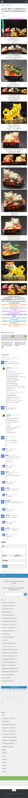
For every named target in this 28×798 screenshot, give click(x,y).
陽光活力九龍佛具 (6, 678)
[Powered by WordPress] (9, 793)
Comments (6, 357)
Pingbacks (16, 357)
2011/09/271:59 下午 (12, 521)
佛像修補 (4, 759)
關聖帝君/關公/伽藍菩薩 (7, 674)
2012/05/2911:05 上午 (13, 436)
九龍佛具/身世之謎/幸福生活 (8, 605)
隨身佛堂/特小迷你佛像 (6, 5)
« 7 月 (2, 704)
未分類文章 (4, 640)
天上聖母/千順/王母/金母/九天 (9, 627)
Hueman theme (20, 793)
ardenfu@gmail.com (14, 442)
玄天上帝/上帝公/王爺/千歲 (8, 646)
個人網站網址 (5, 560)
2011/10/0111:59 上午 (13, 509)
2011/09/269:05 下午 (14, 515)
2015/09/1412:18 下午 (13, 361)
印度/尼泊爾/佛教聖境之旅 (8, 615)
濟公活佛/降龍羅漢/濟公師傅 (8, 643)
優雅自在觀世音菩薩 (6, 612)
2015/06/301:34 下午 (12, 407)
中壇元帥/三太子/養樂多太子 (8, 602)
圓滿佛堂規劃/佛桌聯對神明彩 (9, 621)
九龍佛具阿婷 (8, 368)
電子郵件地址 (17, 555)
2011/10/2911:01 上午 (15, 488)
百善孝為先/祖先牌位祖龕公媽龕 (9, 649)
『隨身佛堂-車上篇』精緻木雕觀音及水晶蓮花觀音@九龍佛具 (19, 344)
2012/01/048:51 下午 (13, 472)
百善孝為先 (4, 753)
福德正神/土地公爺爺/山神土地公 (9, 656)
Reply (6, 365)
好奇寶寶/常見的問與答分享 (8, 630)
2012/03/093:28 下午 (12, 481)
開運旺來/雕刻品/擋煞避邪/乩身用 (10, 671)
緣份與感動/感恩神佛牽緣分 (8, 659)
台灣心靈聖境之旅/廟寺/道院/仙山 (10, 618)
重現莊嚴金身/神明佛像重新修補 (9, 668)
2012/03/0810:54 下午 (14, 455)
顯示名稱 (4, 555)
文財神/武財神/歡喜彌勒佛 (8, 637)
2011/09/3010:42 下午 (16, 501)
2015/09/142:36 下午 (16, 368)
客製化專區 (4, 765)
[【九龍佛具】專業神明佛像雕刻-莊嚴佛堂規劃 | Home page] (2, 2)
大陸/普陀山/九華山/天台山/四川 (9, 624)
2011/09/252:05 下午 (14, 528)
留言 (3, 546)
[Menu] (26, 1)
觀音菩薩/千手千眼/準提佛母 (8, 665)
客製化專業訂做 (5, 634)
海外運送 (4, 768)
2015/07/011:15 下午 (16, 415)
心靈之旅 (4, 756)
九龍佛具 (4, 16)
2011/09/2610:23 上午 (13, 534)
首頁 (3, 715)
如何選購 (4, 762)
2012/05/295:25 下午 (12, 449)
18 (26, 5)
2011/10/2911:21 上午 (13, 494)
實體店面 (4, 749)
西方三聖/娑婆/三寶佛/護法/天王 (9, 662)
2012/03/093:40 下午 (12, 465)
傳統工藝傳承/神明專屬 (7, 609)
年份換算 (4, 771)
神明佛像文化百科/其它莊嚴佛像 (9, 652)
